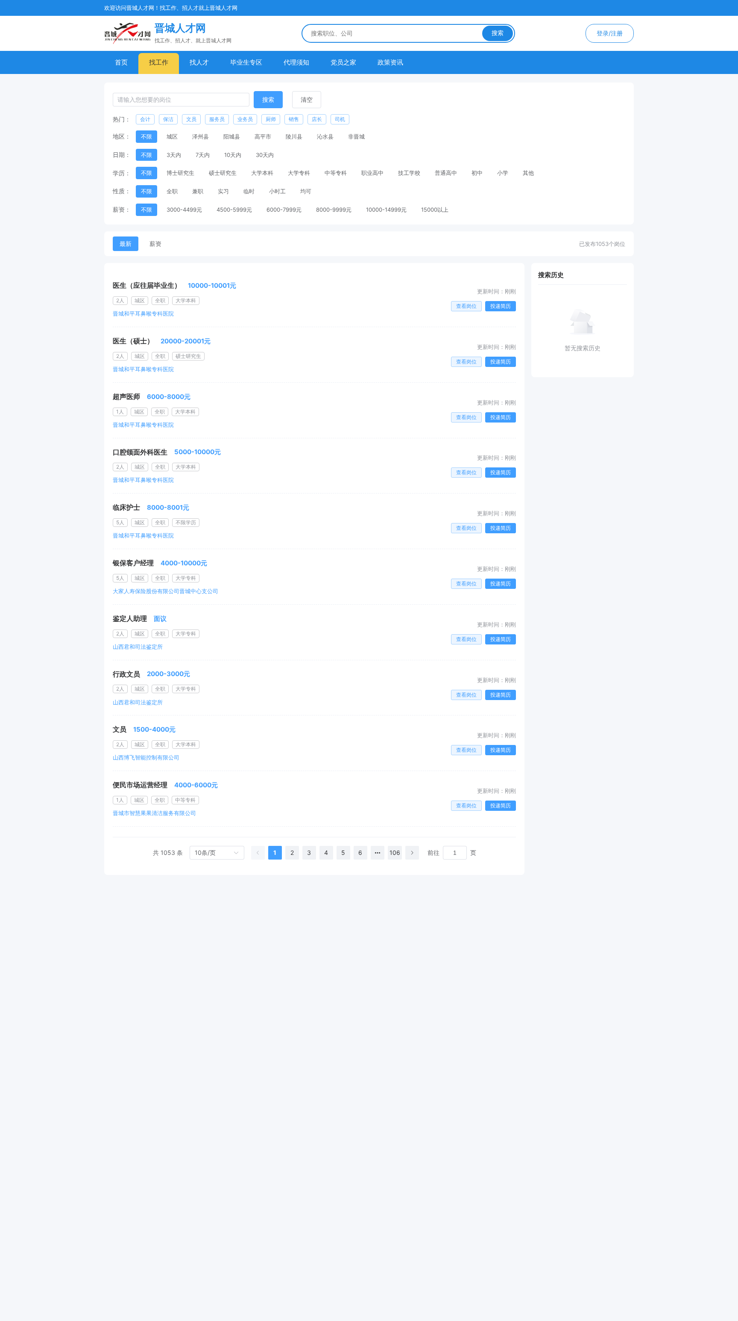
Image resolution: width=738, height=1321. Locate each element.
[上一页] (258, 853)
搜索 (498, 33)
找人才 (199, 62)
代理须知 (296, 62)
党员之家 (343, 62)
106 (395, 852)
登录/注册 (610, 33)
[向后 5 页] (377, 853)
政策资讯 (390, 62)
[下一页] (412, 853)
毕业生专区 (246, 62)
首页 (121, 62)
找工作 (158, 62)
